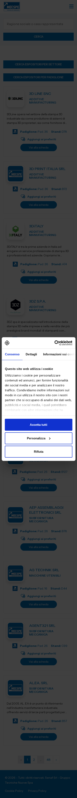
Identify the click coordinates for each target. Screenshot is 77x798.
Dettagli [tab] (31, 354)
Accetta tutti (38, 424)
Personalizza (36, 438)
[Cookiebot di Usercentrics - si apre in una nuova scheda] (54, 342)
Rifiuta (38, 451)
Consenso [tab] (12, 354)
